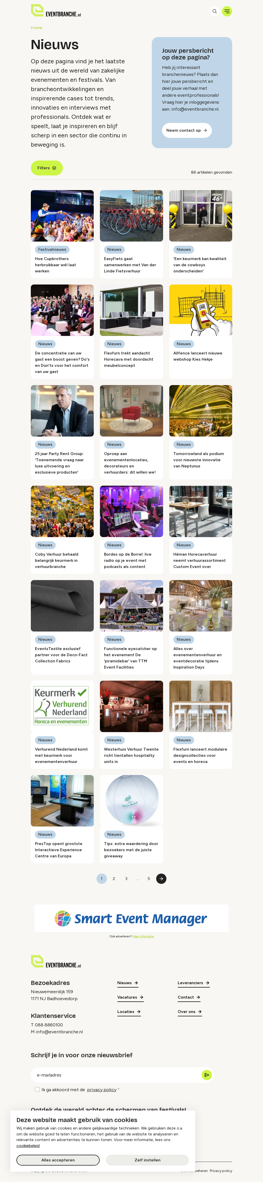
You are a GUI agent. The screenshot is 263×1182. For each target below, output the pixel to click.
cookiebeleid (28, 1145)
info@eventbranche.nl (59, 1032)
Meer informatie (143, 936)
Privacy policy (221, 1171)
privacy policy (101, 1089)
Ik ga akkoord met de (79, 1089)
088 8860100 (49, 1025)
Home (36, 27)
